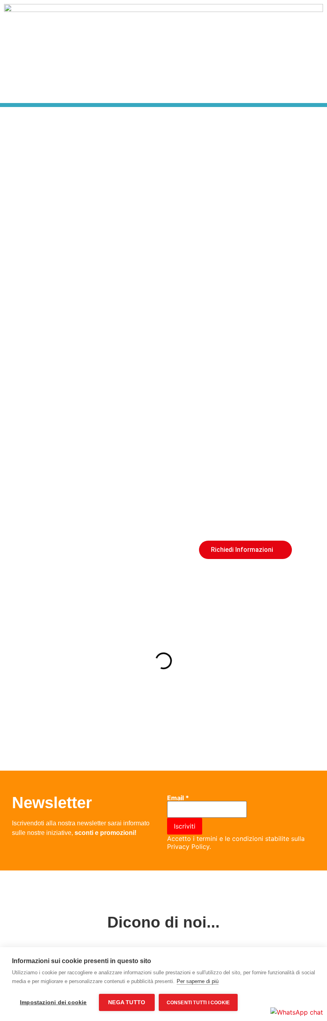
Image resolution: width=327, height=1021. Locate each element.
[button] (8, 187)
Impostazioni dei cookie (53, 1002)
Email (178, 798)
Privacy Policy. (189, 847)
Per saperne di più (198, 981)
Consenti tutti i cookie (198, 1002)
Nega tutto (126, 1002)
